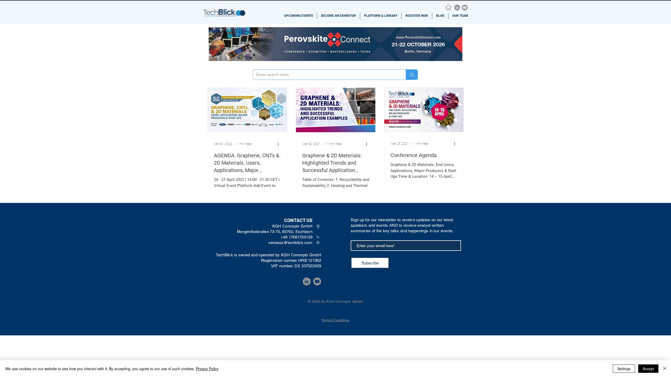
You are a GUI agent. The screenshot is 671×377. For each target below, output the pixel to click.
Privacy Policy (207, 368)
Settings (624, 368)
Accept (648, 368)
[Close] (665, 368)
